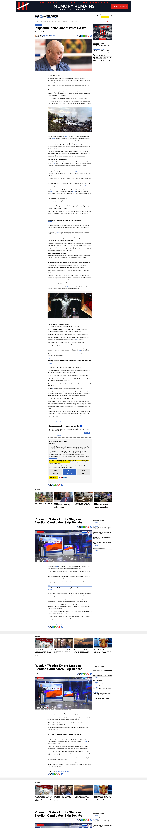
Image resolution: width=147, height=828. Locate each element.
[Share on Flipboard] (88, 36)
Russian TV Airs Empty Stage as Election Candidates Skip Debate (58, 520)
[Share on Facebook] (78, 36)
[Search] (111, 21)
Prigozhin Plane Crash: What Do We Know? (60, 29)
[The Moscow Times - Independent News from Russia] (46, 16)
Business (54, 21)
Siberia (62, 624)
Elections (58, 624)
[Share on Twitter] (80, 36)
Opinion (59, 21)
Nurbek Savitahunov (44, 35)
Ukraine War (43, 21)
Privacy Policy (59, 435)
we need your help (53, 458)
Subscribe (87, 432)
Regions (49, 21)
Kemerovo (67, 624)
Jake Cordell (52, 35)
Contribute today (105, 16)
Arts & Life (65, 21)
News (38, 21)
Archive (76, 21)
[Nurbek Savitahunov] (36, 36)
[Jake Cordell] (38, 36)
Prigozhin (62, 421)
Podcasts (71, 21)
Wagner (57, 421)
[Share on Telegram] (82, 36)
